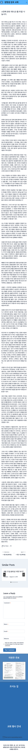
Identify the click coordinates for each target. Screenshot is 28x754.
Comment (7, 602)
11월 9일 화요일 (7, 553)
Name (6, 624)
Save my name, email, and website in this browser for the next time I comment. (14, 644)
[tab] (10, 582)
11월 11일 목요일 (20, 553)
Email (6, 631)
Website (6, 638)
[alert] (14, 737)
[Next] (23, 575)
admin (6, 576)
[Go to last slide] (4, 575)
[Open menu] (26, 2)
